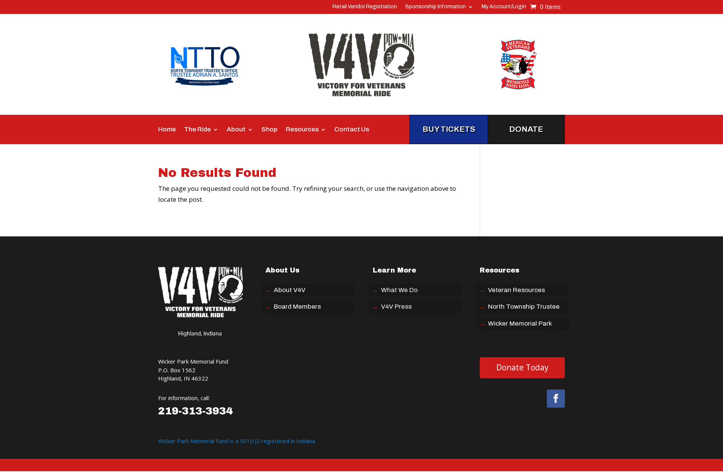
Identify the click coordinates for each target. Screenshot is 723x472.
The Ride (197, 129)
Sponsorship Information (435, 6)
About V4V (289, 290)
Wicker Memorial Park (520, 323)
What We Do (399, 290)
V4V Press (396, 306)
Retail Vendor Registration (365, 6)
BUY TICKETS (449, 129)
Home (167, 129)
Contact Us (351, 129)
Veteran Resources (516, 290)
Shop (269, 129)
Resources (302, 129)
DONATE (526, 129)
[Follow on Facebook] (556, 399)
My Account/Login (504, 6)
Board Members (297, 306)
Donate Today (522, 367)
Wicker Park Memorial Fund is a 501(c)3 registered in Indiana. (237, 441)
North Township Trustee (524, 306)
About (236, 129)
